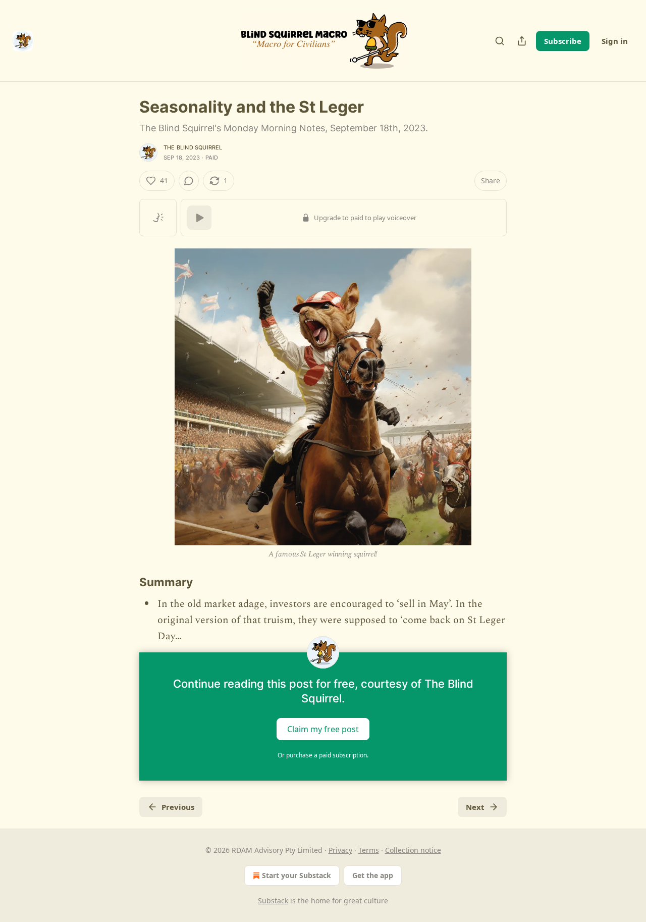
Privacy (340, 850)
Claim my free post (323, 729)
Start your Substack (296, 875)
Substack (273, 900)
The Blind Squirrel (193, 147)
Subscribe (562, 41)
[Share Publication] (522, 41)
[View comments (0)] (189, 181)
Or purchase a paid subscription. (323, 755)
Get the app (372, 875)
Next (475, 807)
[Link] (125, 582)
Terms (368, 850)
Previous (178, 807)
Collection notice (413, 850)
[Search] (500, 41)
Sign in (615, 41)
